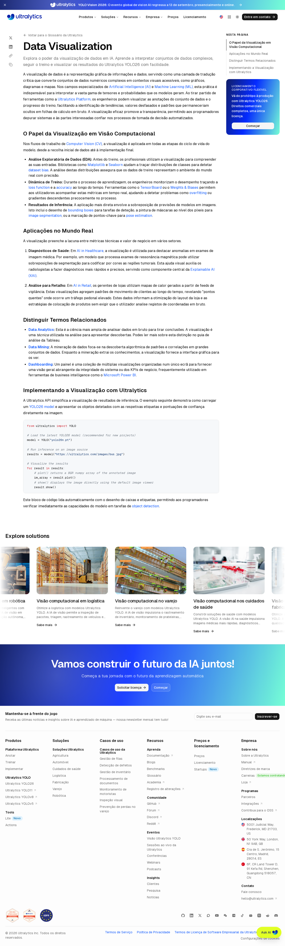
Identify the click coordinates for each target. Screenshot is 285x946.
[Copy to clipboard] (214, 425)
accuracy (64, 187)
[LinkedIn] (191, 915)
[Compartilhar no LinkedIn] (11, 47)
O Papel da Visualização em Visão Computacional (250, 45)
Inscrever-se (267, 716)
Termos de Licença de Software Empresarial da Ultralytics (217, 932)
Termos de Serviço (118, 932)
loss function (39, 187)
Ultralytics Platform (74, 99)
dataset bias (38, 170)
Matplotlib (96, 165)
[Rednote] (233, 915)
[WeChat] (225, 915)
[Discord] (276, 915)
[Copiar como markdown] (11, 65)
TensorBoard (151, 187)
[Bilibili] (250, 915)
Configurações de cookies (260, 938)
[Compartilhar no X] (11, 38)
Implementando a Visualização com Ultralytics (251, 70)
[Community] (208, 915)
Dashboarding (40, 364)
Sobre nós (249, 749)
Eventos (153, 832)
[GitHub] (183, 915)
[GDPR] (46, 915)
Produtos (86, 17)
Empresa (152, 17)
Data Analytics (41, 330)
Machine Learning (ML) (174, 87)
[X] (200, 915)
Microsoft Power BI (120, 375)
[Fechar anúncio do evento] (5, 5)
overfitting (198, 193)
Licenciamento (194, 17)
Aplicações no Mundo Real (248, 54)
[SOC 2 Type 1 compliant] (29, 915)
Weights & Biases (184, 187)
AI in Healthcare (90, 251)
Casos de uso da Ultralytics (112, 751)
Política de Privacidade (153, 932)
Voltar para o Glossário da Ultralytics (55, 35)
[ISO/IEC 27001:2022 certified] (12, 915)
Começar (253, 126)
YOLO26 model (41, 407)
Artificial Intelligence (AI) (130, 87)
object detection (145, 506)
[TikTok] (242, 915)
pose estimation (139, 215)
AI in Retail (82, 285)
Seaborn (116, 165)
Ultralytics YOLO (18, 777)
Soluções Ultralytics (68, 749)
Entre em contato (257, 17)
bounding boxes (81, 210)
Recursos (130, 17)
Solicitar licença (129, 687)
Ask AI (266, 932)
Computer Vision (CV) (84, 144)
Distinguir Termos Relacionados (252, 61)
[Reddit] (267, 915)
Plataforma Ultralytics (22, 749)
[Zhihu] (259, 915)
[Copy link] (11, 56)
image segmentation (45, 215)
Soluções (108, 17)
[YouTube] (216, 915)
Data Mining (38, 347)
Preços (173, 17)
